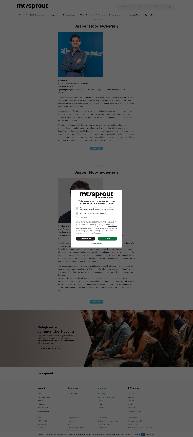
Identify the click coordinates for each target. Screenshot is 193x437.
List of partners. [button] (112, 226)
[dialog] (96, 219)
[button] (96, 217)
